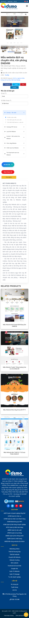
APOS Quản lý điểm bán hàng (14, 527)
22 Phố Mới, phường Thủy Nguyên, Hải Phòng (15, 595)
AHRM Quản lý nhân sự (14, 516)
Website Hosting (14, 560)
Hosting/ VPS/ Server (12, 127)
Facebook (7, 84)
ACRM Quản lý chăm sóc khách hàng (14, 519)
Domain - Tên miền (11, 112)
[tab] (8, 177)
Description (9, 177)
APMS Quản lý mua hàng (14, 533)
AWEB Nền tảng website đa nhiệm (14, 541)
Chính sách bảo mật (20, 615)
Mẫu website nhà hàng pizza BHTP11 (14, 410)
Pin (23, 84)
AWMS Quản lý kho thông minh (14, 536)
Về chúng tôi (3, 1)
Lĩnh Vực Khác (7, 80)
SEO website (14, 563)
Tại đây (7, 75)
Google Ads (14, 568)
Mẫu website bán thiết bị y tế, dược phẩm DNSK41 (14, 453)
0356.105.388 (15, 599)
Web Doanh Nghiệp (15, 80)
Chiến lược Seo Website (13, 148)
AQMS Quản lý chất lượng (14, 538)
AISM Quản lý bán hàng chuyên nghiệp (14, 524)
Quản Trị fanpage (15, 574)
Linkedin (14, 87)
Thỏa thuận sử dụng (8, 615)
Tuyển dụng (9, 1)
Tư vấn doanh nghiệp (14, 577)
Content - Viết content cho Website (13, 137)
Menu (27, 4)
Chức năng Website (11, 143)
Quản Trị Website (14, 571)
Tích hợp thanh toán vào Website (13, 154)
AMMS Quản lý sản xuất (14, 530)
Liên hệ (15, 1)
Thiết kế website (14, 554)
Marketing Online (14, 549)
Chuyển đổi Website (14, 557)
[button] (25, 14)
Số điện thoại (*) (6, 100)
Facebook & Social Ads (14, 565)
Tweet (16, 84)
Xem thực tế (8, 172)
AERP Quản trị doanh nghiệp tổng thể (14, 513)
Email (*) (3, 93)
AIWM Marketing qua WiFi (14, 521)
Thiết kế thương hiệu (14, 551)
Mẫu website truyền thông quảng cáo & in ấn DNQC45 (14, 368)
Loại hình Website (11, 131)
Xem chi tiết (10, 305)
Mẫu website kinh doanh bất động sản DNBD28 (14, 325)
